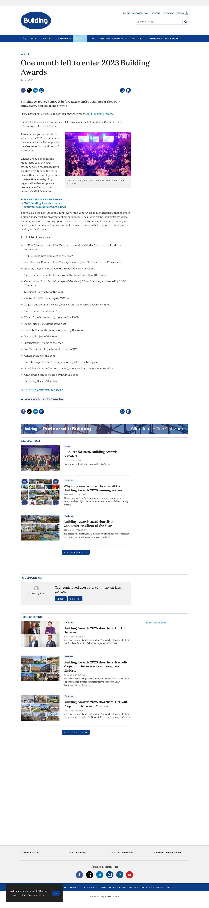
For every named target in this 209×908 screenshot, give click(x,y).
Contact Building (128, 887)
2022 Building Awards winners (42, 203)
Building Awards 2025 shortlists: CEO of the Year (95, 630)
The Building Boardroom (135, 13)
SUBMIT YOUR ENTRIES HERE (42, 199)
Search (185, 22)
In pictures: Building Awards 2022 (44, 206)
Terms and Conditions (67, 887)
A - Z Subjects (79, 852)
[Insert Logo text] (36, 28)
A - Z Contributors (123, 852)
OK (55, 893)
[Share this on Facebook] (23, 90)
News (67, 446)
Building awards (32, 399)
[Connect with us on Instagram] (120, 874)
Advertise (158, 887)
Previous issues (32, 852)
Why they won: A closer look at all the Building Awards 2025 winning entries (93, 488)
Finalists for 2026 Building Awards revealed (91, 453)
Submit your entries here (43, 389)
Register (156, 13)
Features (69, 480)
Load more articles (75, 552)
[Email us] (109, 874)
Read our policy (36, 895)
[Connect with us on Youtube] (129, 874)
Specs (169, 887)
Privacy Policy (108, 887)
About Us (145, 887)
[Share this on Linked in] (35, 90)
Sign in (93, 84)
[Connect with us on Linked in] (99, 874)
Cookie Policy (90, 887)
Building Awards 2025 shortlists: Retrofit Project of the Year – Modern (96, 703)
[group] (172, 38)
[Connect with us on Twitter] (89, 874)
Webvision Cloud (112, 896)
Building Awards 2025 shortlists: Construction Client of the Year (89, 523)
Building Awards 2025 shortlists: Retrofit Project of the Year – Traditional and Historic (96, 666)
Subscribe (169, 13)
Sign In (180, 13)
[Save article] (128, 90)
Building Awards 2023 (53, 399)
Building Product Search (168, 852)
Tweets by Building (156, 622)
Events (25, 53)
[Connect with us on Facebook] (79, 874)
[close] (131, 84)
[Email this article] (41, 90)
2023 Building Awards (100, 113)
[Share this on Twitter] (29, 90)
